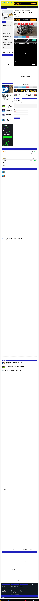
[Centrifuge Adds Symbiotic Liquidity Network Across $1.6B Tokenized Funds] (3, 176)
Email (14, 111)
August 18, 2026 (7, 239)
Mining (23, 16)
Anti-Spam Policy (4, 591)
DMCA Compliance (4, 590)
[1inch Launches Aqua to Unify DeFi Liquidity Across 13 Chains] (3, 110)
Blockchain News (5, 169)
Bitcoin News (4, 360)
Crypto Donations (22, 590)
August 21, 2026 (4, 97)
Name (15, 109)
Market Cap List (21, 586)
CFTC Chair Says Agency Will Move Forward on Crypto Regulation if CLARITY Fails (7, 40)
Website (15, 113)
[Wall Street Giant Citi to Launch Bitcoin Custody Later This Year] (7, 89)
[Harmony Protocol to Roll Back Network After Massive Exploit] (3, 267)
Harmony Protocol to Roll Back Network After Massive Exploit (14, 238)
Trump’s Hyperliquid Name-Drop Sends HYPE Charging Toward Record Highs (7, 37)
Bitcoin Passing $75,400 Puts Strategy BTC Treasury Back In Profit (9, 106)
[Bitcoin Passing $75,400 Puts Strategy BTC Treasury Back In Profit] (3, 106)
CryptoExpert (19, 16)
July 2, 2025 (16, 16)
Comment (15, 103)
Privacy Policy (3, 586)
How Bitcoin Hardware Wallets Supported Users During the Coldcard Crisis (7, 46)
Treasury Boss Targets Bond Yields (7, 42)
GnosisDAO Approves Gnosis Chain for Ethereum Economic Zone (9, 115)
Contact (21, 591)
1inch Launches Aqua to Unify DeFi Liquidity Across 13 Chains (9, 110)
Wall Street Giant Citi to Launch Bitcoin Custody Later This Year (6, 95)
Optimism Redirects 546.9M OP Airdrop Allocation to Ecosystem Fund (7, 34)
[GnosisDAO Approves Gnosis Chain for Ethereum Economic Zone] (3, 115)
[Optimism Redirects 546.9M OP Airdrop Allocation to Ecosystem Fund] (3, 120)
